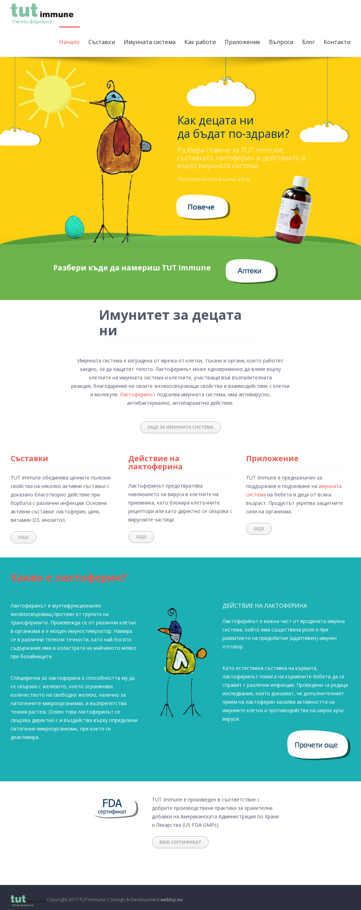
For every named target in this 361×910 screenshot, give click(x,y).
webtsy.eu (171, 899)
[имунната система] (203, 198)
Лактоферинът (138, 394)
